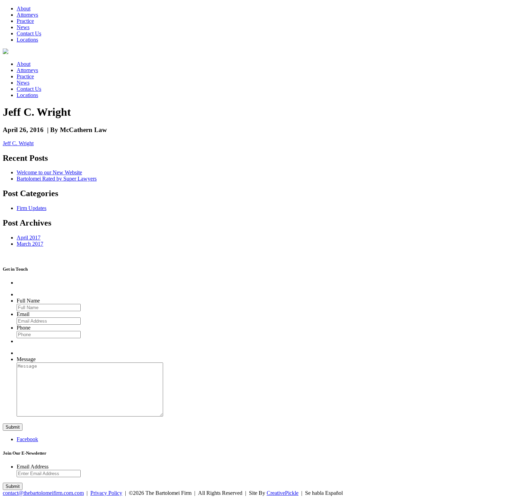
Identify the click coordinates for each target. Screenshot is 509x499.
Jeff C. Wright (18, 143)
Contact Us (29, 33)
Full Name (28, 301)
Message (26, 359)
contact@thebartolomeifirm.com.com (43, 493)
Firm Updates (31, 208)
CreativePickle (282, 493)
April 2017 (29, 237)
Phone (23, 328)
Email (23, 314)
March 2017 (30, 244)
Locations (27, 40)
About (23, 8)
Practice (25, 21)
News (23, 27)
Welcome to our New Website (49, 172)
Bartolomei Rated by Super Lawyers (57, 179)
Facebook (27, 439)
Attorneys (27, 15)
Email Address (32, 467)
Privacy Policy (106, 493)
